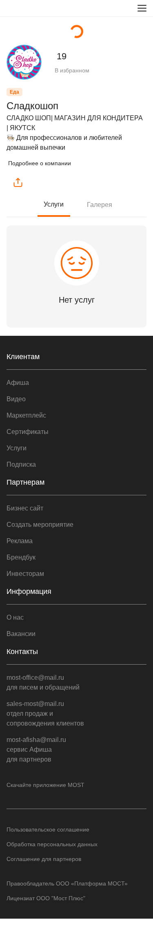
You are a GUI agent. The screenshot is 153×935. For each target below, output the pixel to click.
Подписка (21, 464)
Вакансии (21, 633)
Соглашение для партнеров (44, 859)
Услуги (54, 204)
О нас (15, 617)
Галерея (99, 204)
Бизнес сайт (25, 508)
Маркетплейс (26, 415)
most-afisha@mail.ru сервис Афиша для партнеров (36, 749)
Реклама (20, 540)
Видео (16, 399)
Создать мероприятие (40, 524)
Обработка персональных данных (52, 844)
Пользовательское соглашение (48, 829)
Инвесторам (25, 573)
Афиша (18, 382)
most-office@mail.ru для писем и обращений (43, 682)
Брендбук (21, 557)
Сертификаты (28, 431)
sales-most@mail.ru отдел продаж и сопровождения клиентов (45, 713)
